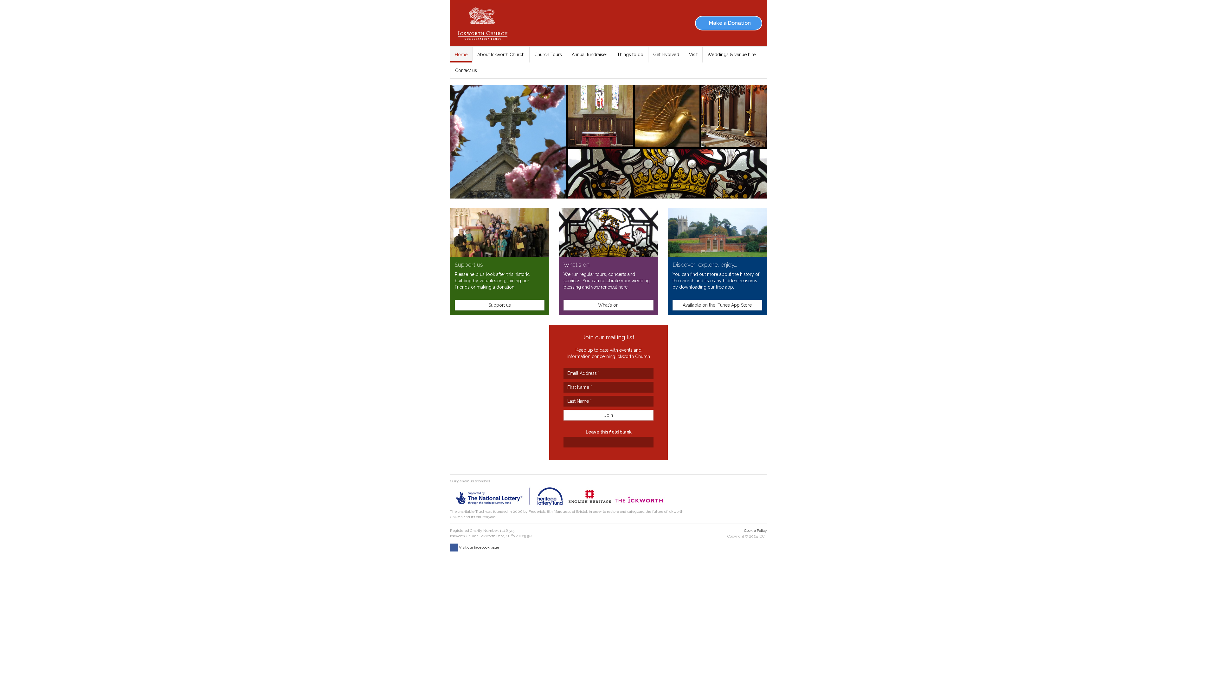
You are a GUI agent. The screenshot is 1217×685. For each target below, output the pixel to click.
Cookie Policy (755, 530)
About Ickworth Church (501, 54)
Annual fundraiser (589, 54)
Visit (693, 54)
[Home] (485, 23)
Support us (469, 264)
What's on (576, 264)
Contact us (466, 70)
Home (461, 54)
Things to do (630, 54)
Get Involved (666, 54)
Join (608, 415)
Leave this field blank (609, 431)
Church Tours (548, 54)
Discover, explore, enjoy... (705, 264)
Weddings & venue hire (731, 54)
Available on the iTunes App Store (717, 305)
